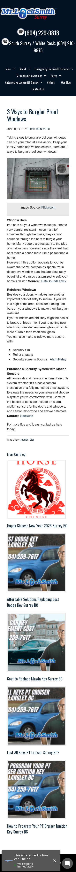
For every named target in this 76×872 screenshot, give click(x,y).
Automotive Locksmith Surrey (20, 83)
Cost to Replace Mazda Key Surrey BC (35, 679)
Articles (24, 439)
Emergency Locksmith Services (51, 69)
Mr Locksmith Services (28, 76)
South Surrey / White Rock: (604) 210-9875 (42, 47)
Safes (52, 76)
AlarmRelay (58, 359)
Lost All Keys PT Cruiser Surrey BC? (33, 752)
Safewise (26, 415)
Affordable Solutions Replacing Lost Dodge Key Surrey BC (33, 602)
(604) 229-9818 (42, 32)
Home (6, 69)
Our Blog (66, 82)
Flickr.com (48, 207)
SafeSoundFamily (53, 281)
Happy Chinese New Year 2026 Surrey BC (37, 526)
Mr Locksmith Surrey (37, 13)
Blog (32, 439)
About (21, 69)
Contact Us (38, 89)
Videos (51, 82)
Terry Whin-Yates (38, 128)
